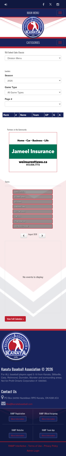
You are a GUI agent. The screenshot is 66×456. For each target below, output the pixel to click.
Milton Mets (18, 202)
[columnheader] (9, 114)
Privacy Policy (51, 445)
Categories (33, 42)
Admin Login (33, 450)
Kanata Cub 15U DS (20, 192)
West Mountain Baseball (21, 226)
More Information (17, 419)
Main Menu (33, 13)
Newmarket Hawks (20, 206)
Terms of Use (35, 445)
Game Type (11, 87)
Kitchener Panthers (20, 197)
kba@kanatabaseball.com (19, 404)
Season (9, 75)
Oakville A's (18, 216)
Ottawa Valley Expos (20, 221)
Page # (8, 99)
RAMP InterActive (17, 445)
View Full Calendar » (15, 318)
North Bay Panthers (20, 211)
